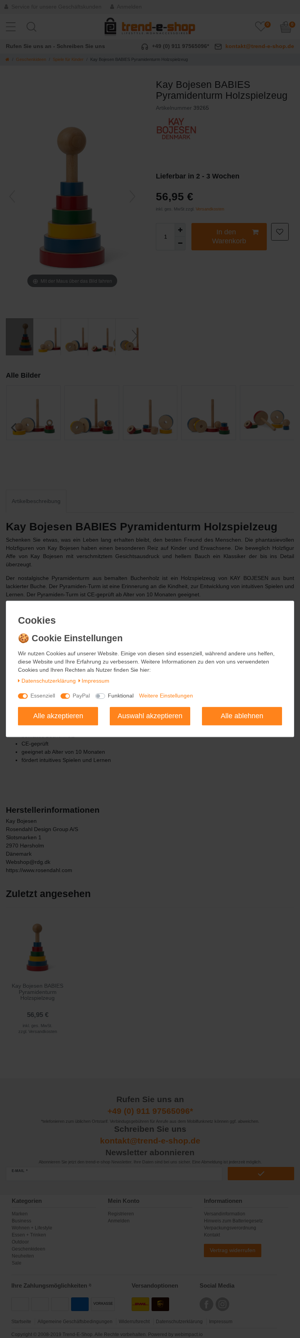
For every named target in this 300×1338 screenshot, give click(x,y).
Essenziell (42, 696)
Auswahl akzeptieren (150, 716)
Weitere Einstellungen (166, 696)
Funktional (121, 696)
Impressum (95, 681)
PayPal (81, 696)
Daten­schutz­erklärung (48, 681)
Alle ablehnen (242, 716)
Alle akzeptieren (58, 716)
